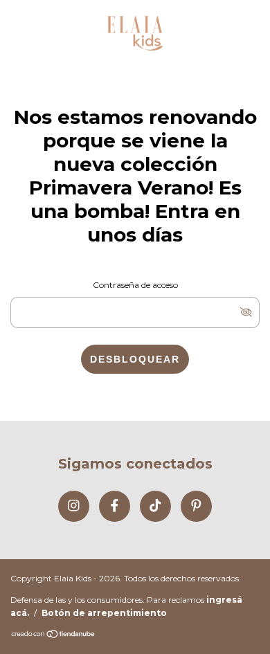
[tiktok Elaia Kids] (155, 506)
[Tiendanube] (53, 635)
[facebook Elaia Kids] (114, 506)
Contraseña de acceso (135, 285)
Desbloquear (135, 359)
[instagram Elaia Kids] (73, 506)
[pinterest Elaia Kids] (196, 506)
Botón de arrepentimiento (104, 613)
